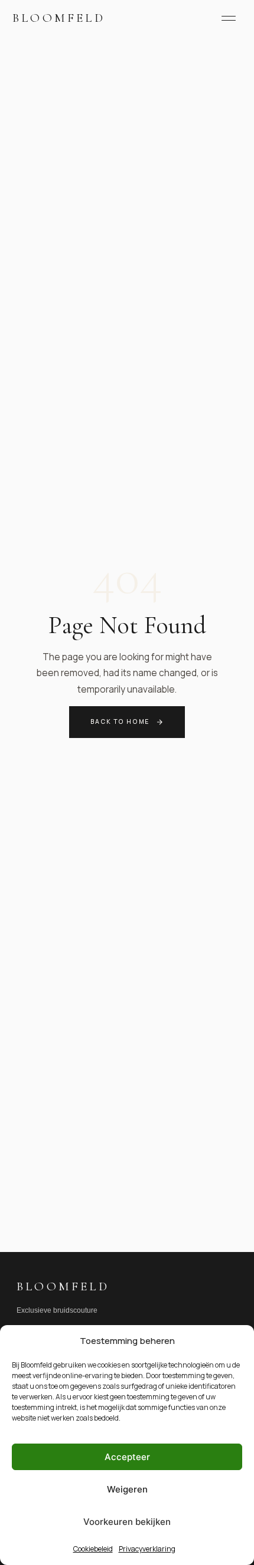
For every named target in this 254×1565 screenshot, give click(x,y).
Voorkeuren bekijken (127, 1521)
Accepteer (127, 1456)
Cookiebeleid (93, 1549)
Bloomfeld (58, 18)
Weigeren (127, 1489)
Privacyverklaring (147, 1549)
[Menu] (229, 18)
